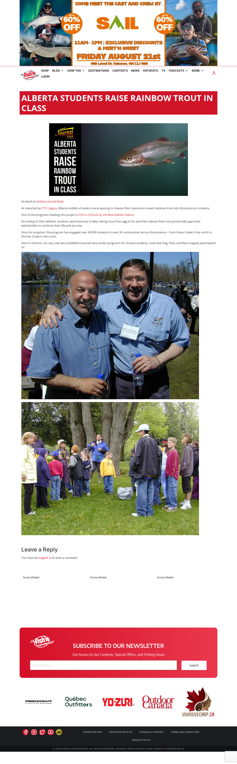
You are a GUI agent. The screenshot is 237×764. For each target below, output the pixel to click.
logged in (45, 557)
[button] (58, 71)
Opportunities (92, 732)
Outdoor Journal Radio (50, 201)
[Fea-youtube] (51, 732)
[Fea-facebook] (26, 732)
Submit (194, 665)
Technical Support (151, 732)
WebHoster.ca (175, 748)
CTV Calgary (49, 208)
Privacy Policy (141, 740)
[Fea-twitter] (42, 732)
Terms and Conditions (185, 732)
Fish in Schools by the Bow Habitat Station (106, 215)
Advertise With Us (120, 732)
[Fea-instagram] (34, 732)
